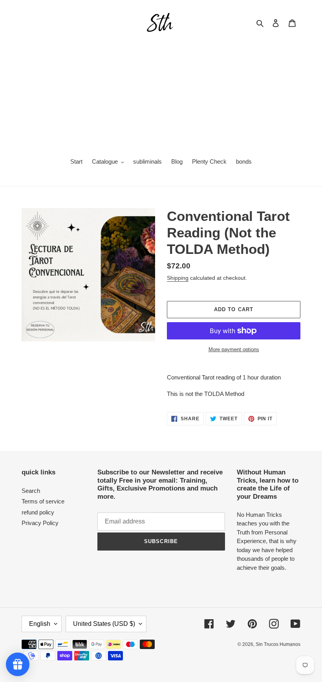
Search (31, 490)
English (39, 623)
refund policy (38, 512)
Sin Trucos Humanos (278, 644)
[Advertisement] (161, 93)
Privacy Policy (40, 523)
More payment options (234, 349)
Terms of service (43, 501)
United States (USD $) (104, 623)
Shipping (177, 278)
